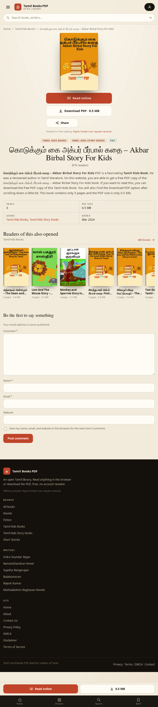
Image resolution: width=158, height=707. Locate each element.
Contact (150, 664)
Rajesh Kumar (12, 583)
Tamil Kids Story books (88, 140)
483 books (144, 239)
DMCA (7, 634)
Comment (10, 331)
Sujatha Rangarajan (16, 570)
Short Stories (11, 540)
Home (7, 29)
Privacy (118, 664)
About (7, 614)
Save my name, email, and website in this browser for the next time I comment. (57, 428)
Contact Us (10, 620)
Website (8, 412)
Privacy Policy (12, 627)
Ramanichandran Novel (18, 563)
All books (9, 507)
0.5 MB (120, 689)
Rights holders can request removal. (92, 131)
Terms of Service (14, 647)
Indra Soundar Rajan (16, 557)
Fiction (7, 520)
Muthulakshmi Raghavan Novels (24, 590)
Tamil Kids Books (25, 29)
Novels (7, 513)
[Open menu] (7, 7)
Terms (128, 664)
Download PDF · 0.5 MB (81, 111)
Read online (82, 98)
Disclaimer (10, 640)
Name (8, 380)
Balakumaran (12, 577)
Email (7, 396)
